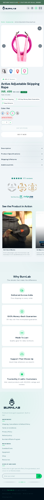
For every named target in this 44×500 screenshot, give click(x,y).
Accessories (9, 22)
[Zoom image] (40, 28)
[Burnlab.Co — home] (22, 403)
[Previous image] (4, 46)
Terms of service (28, 493)
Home (3, 22)
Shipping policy (7, 497)
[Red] (7, 113)
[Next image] (40, 46)
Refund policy (7, 435)
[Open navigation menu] (40, 8)
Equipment (6, 452)
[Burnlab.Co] (9, 8)
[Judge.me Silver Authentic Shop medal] (11, 187)
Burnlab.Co (11, 490)
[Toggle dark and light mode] (36, 8)
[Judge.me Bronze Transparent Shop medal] (22, 187)
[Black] (17, 113)
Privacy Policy (7, 432)
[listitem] (4, 71)
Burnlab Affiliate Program (11, 439)
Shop (4, 456)
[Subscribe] (39, 476)
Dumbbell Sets (7, 448)
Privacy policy (16, 493)
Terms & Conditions (9, 428)
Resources (6, 460)
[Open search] (28, 8)
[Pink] (12, 113)
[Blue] (2, 113)
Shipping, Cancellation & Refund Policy (16, 424)
